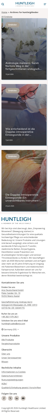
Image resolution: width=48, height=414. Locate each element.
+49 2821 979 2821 (10, 316)
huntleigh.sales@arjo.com (13, 323)
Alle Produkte (7, 339)
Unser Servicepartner (11, 357)
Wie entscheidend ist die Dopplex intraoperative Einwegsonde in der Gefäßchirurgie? (20, 133)
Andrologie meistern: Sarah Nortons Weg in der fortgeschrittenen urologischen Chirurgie (23, 67)
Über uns (5, 353)
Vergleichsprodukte (10, 343)
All (2, 16)
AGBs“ (4, 383)
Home (4, 12)
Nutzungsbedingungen (12, 379)
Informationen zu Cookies (13, 372)
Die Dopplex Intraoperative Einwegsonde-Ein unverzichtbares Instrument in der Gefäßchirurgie (23, 199)
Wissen (4, 361)
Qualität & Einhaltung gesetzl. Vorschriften (21, 387)
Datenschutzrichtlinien (11, 375)
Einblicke (8, 16)
